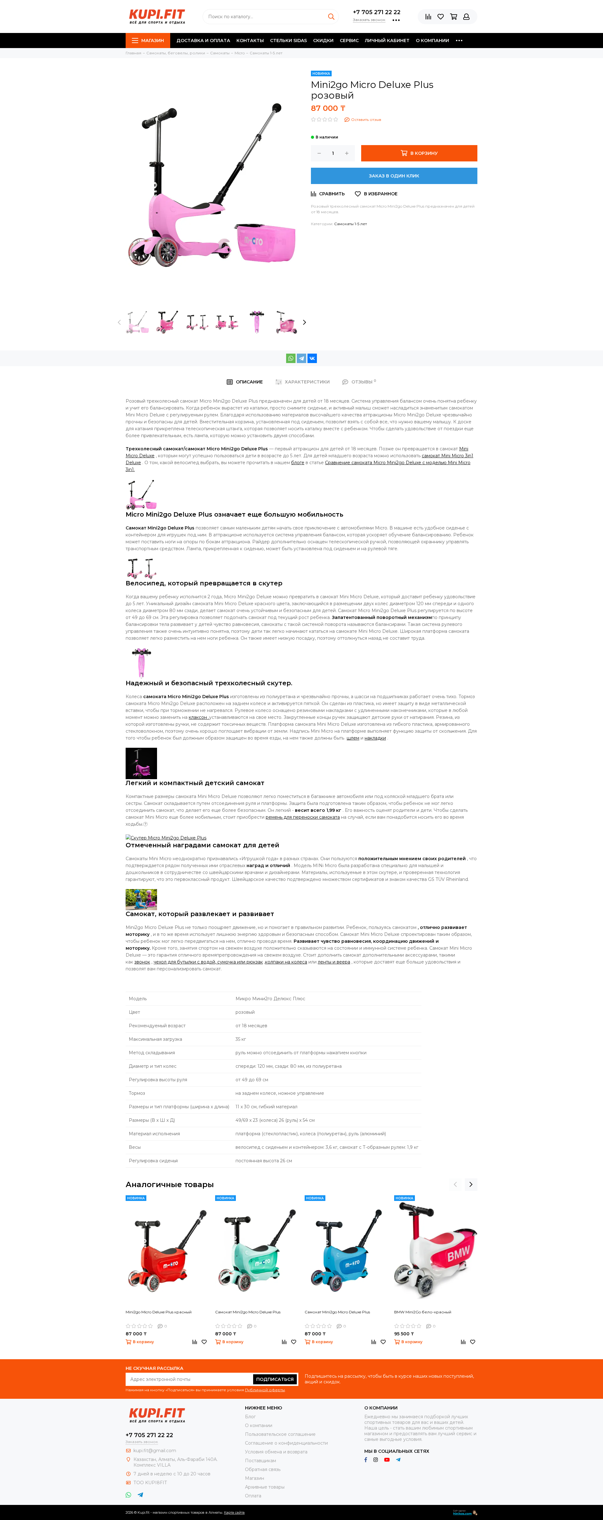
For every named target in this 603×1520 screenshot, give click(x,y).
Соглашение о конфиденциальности (286, 1443)
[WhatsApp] (291, 358)
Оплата (253, 1496)
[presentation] (119, 322)
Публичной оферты (265, 1389)
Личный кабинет (387, 40)
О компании (432, 40)
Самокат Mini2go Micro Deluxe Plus (247, 1312)
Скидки (323, 40)
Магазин (152, 40)
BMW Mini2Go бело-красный (422, 1312)
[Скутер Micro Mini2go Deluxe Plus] (166, 837)
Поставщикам (260, 1460)
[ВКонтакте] (312, 358)
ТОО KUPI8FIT (150, 1482)
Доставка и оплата (203, 40)
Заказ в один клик (394, 176)
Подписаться (275, 1379)
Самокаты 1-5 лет (350, 223)
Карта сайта (234, 1512)
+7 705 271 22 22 (376, 12)
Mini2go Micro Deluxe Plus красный (159, 1312)
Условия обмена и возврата (276, 1452)
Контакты (250, 40)
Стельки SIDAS (288, 40)
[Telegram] (301, 358)
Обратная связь (262, 1469)
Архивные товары (265, 1487)
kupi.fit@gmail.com (154, 1450)
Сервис (349, 40)
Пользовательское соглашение (280, 1434)
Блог (250, 1417)
